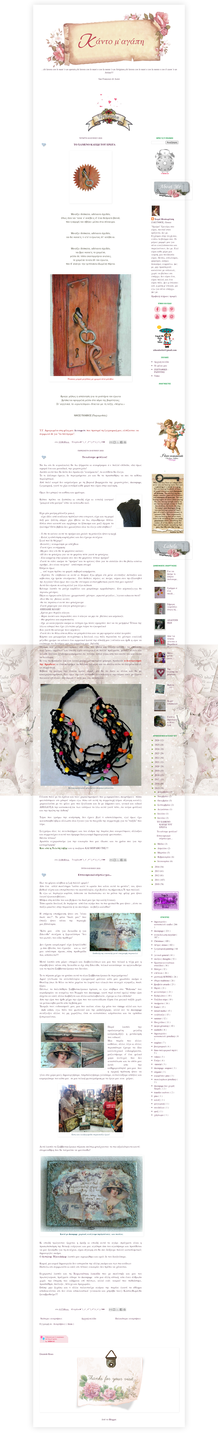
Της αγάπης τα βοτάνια (172, 671)
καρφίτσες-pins (162, 1075)
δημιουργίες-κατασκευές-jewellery (165, 1035)
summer (158, 1018)
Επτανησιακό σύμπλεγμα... (94, 875)
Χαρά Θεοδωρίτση (164, 219)
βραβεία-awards (162, 984)
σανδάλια (159, 1107)
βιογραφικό (160, 1046)
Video (157, 375)
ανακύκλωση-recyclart (165, 934)
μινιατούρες (160, 991)
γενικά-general (161, 955)
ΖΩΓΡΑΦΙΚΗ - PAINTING (161, 371)
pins (156, 1096)
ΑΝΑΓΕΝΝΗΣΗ (172, 621)
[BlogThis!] (114, 442)
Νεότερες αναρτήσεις (51, 1318)
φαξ (156, 1111)
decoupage (159, 930)
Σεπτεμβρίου (164, 804)
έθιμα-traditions (162, 980)
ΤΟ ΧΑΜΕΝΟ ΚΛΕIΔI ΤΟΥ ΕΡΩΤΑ (95, 144)
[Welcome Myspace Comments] (109, 130)
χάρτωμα (159, 1114)
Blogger (112, 1419)
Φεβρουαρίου (164, 856)
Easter (157, 1006)
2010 (157, 884)
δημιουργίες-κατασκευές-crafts (163, 923)
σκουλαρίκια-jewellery (165, 1079)
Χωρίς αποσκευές (172, 702)
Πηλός (157, 987)
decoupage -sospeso (163, 1068)
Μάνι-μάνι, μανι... (170, 655)
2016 (157, 783)
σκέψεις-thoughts (162, 958)
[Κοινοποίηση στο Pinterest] (125, 442)
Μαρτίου (162, 852)
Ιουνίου (162, 817)
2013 (157, 871)
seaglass (158, 1042)
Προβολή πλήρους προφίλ (164, 296)
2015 (157, 788)
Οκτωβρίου (163, 800)
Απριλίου (163, 848)
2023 (157, 753)
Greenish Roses (46, 1354)
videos (157, 1056)
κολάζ (157, 1099)
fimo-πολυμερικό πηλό (165, 1050)
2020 (157, 766)
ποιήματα (159, 1003)
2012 (157, 875)
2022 (157, 757)
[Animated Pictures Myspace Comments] (109, 106)
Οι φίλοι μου (160, 365)
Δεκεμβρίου (164, 791)
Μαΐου (161, 843)
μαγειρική (159, 1103)
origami (158, 1071)
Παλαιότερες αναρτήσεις (128, 1318)
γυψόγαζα (159, 1014)
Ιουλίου (162, 813)
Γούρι (157, 1060)
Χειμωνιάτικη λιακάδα (86, 1273)
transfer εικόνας (162, 1092)
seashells (158, 1029)
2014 (157, 866)
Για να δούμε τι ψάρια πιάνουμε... (172, 576)
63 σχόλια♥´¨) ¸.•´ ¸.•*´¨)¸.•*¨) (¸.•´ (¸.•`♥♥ (88, 1309)
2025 (157, 744)
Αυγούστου (163, 809)
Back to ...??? (170, 686)
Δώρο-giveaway (161, 1025)
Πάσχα (158, 969)
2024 (157, 748)
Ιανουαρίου (164, 861)
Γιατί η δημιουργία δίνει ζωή (172, 720)
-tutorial (158, 1064)
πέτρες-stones (161, 944)
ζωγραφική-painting (164, 948)
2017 (157, 779)
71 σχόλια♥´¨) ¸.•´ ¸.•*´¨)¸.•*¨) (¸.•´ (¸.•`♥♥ (89, 859)
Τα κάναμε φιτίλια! (94, 457)
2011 (157, 879)
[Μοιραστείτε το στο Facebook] (121, 442)
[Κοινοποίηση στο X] (118, 442)
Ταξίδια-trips (161, 999)
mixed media (160, 1010)
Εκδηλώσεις (160, 995)
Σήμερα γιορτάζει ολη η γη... (172, 607)
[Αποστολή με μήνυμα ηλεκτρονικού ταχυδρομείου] (111, 442)
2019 (157, 770)
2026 (157, 740)
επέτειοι (158, 972)
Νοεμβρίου (163, 796)
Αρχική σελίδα (88, 1318)
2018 (157, 775)
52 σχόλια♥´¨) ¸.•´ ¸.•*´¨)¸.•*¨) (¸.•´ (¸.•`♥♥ (88, 442)
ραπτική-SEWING (163, 976)
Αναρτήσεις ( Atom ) (63, 1323)
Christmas (159, 941)
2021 (157, 762)
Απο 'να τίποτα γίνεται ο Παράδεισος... (172, 641)
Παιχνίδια (159, 1022)
